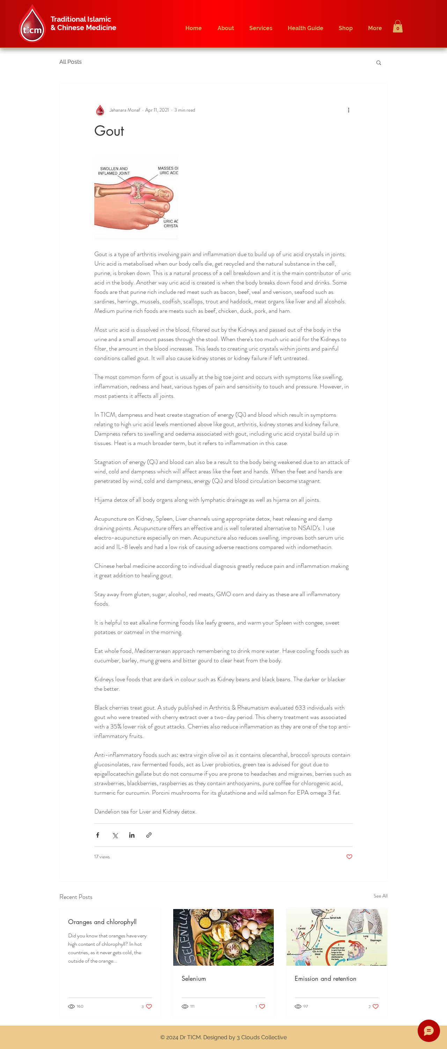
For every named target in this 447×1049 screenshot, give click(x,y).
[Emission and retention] (336, 937)
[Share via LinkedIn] (132, 835)
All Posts (70, 61)
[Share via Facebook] (97, 835)
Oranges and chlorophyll (102, 921)
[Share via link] (149, 835)
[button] (398, 26)
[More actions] (348, 110)
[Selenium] (223, 937)
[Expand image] (136, 198)
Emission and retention (326, 978)
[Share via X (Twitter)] (114, 835)
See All (381, 895)
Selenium (194, 978)
